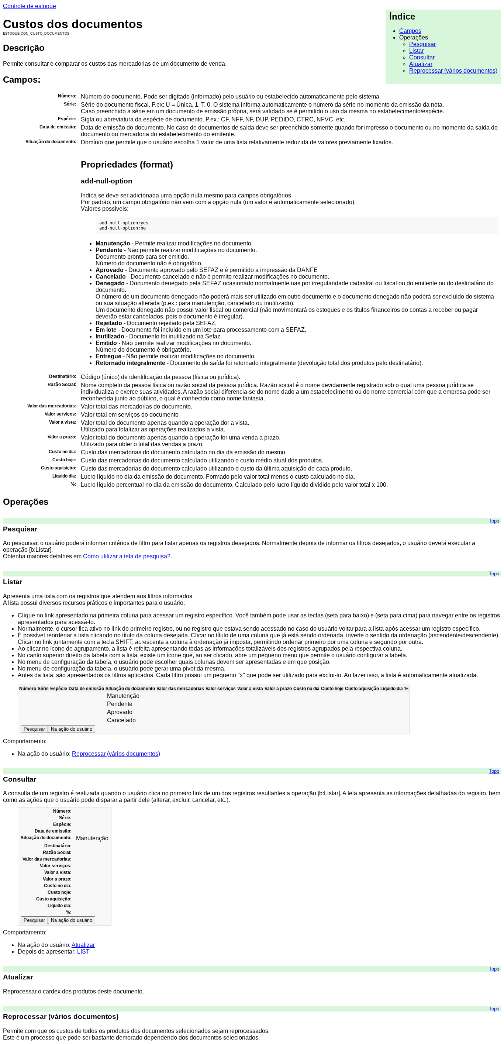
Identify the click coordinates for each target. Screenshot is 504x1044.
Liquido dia (391, 688)
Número (27, 688)
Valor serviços (221, 688)
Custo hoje (332, 688)
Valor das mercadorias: (47, 859)
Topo (494, 521)
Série (43, 688)
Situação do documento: (46, 837)
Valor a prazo (278, 688)
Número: (62, 811)
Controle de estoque (29, 6)
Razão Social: (57, 852)
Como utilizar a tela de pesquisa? (126, 556)
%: (69, 912)
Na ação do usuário (71, 729)
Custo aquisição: (54, 899)
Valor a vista (250, 688)
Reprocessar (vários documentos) (453, 71)
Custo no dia (306, 688)
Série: (65, 817)
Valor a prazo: (57, 879)
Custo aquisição (362, 688)
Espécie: (62, 824)
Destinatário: (58, 845)
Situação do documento (130, 688)
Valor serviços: (56, 865)
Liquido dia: (60, 905)
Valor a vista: (58, 872)
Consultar (422, 57)
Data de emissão (86, 688)
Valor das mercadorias (180, 688)
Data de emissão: (53, 831)
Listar (416, 51)
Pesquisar (422, 44)
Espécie (58, 688)
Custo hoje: (60, 892)
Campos (410, 31)
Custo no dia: (58, 885)
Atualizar (420, 64)
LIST (83, 951)
